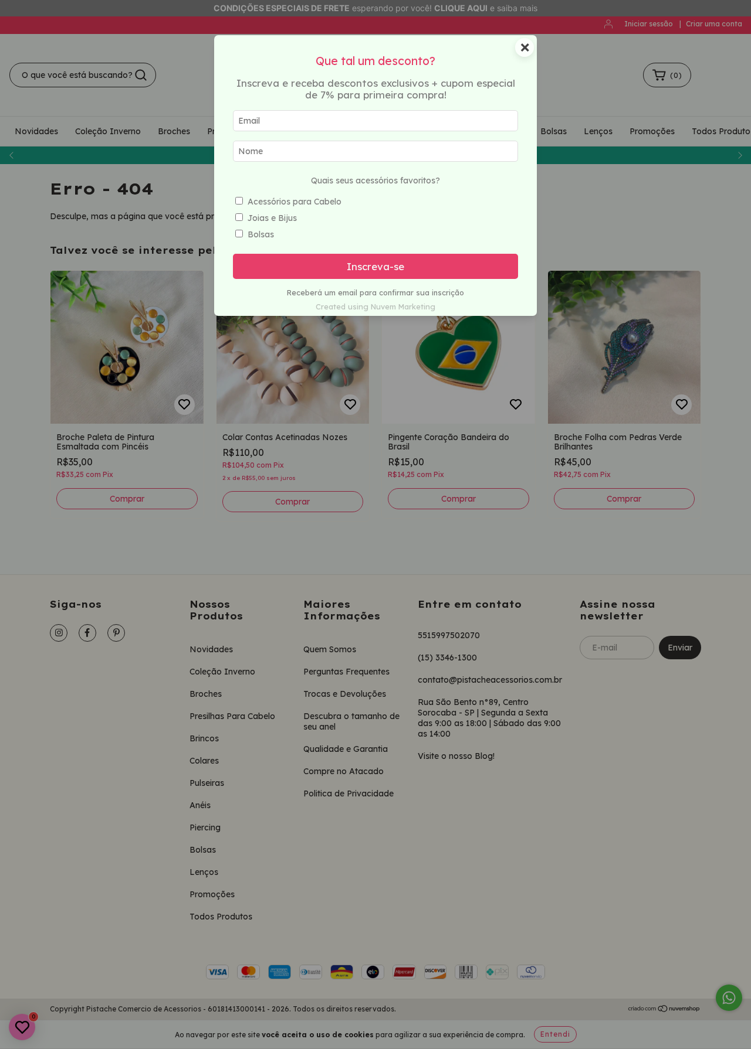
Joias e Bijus (272, 218)
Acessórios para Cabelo (294, 201)
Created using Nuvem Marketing (375, 306)
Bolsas (261, 234)
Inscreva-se (375, 266)
